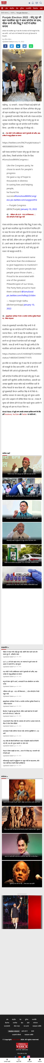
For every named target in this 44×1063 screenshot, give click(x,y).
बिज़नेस (35, 8)
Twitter (24, 414)
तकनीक (15, 1023)
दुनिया (21, 8)
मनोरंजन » (4, 776)
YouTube (16, 414)
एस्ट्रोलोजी (7, 1026)
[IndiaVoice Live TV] (37, 3)
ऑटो (28, 1023)
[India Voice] (4, 4)
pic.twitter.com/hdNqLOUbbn (21, 295)
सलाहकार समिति (37, 1026)
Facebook (8, 414)
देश (17, 8)
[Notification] (33, 3)
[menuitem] (7, 8)
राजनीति (28, 8)
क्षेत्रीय (11, 8)
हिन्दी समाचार (4, 13)
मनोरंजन (35, 1023)
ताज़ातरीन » (5, 647)
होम (6, 8)
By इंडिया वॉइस (6, 39)
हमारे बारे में (24, 1031)
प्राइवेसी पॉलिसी (16, 1035)
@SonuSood (27, 291)
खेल (22, 1023)
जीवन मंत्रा (17, 1026)
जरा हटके (26, 1026)
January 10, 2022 (29, 209)
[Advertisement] (22, 957)
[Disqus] (22, 616)
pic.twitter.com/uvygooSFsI (23, 199)
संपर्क (32, 1031)
